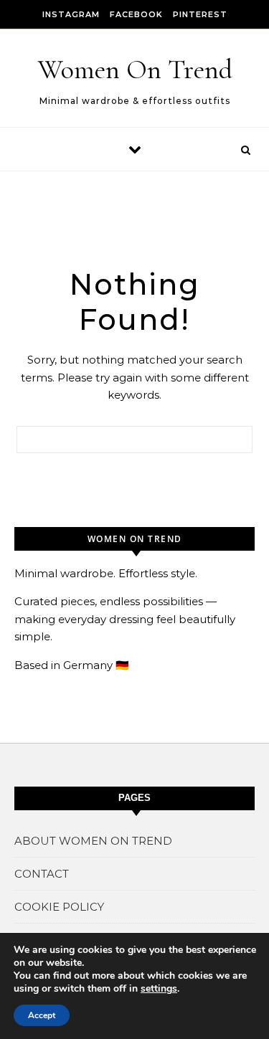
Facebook (136, 14)
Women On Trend (135, 69)
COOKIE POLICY (59, 907)
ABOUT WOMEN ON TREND (93, 841)
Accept (41, 1015)
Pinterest (200, 14)
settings (159, 988)
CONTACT (41, 874)
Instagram (71, 14)
